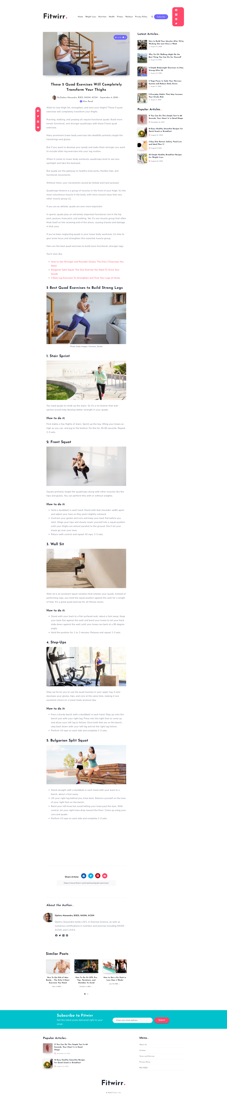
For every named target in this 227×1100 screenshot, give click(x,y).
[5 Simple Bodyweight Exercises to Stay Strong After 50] (142, 71)
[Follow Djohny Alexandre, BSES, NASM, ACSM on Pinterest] (67, 935)
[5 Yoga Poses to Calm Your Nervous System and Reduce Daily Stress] (142, 84)
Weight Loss (90, 17)
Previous (47, 976)
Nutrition (102, 17)
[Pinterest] (176, 19)
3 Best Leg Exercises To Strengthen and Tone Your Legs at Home (85, 277)
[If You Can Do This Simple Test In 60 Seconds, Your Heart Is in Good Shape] (142, 119)
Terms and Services (147, 1056)
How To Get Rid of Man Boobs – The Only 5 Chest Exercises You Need (57, 980)
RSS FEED (143, 1068)
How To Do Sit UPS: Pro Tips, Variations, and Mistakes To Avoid (86, 980)
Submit (162, 1020)
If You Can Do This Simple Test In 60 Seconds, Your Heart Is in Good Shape (71, 1047)
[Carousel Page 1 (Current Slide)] (84, 994)
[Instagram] (176, 14)
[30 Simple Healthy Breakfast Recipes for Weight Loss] (142, 158)
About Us (143, 1045)
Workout (129, 17)
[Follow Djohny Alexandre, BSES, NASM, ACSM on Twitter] (60, 935)
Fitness (120, 17)
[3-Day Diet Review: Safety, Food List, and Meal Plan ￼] (142, 145)
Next (125, 976)
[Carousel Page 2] (87, 994)
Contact (142, 1050)
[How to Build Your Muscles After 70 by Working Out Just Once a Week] (142, 44)
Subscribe (161, 17)
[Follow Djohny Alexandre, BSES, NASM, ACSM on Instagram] (63, 935)
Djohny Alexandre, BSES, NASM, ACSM (79, 97)
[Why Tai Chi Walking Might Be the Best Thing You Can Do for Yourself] (142, 58)
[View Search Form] (152, 17)
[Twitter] (176, 23)
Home (80, 17)
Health (112, 17)
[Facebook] (176, 10)
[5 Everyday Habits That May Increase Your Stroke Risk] (142, 98)
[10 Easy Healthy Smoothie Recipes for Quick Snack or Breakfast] (142, 132)
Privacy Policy (141, 17)
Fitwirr (112, 1083)
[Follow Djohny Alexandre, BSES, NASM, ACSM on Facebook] (56, 935)
